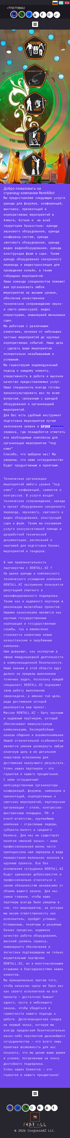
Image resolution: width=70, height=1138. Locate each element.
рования (56, 426)
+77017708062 (16, 8)
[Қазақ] (61, 2)
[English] (67, 2)
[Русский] (55, 2)
